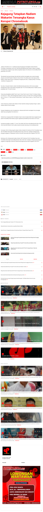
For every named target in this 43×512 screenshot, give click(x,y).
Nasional (6, 10)
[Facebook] (36, 6)
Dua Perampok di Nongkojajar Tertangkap (12, 405)
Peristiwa (11, 10)
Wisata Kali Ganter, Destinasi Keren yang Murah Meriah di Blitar (17, 309)
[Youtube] (34, 6)
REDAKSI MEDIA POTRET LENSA (10, 356)
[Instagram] (32, 6)
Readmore (15, 297)
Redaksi (23, 462)
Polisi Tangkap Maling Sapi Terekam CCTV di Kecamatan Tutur (17, 293)
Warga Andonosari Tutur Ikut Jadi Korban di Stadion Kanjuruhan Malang (19, 374)
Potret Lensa (11, 6)
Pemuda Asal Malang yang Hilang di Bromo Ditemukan (15, 421)
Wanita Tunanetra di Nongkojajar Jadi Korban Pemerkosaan (16, 389)
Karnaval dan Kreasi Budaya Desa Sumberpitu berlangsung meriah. (22, 253)
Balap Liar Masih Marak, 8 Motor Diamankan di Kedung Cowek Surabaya (31, 173)
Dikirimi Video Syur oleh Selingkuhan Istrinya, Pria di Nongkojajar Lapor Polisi (21, 340)
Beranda (4, 462)
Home (2, 10)
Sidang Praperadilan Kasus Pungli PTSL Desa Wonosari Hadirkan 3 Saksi (23, 242)
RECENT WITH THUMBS (5, 234)
